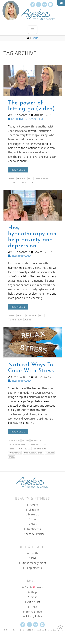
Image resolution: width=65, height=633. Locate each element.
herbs (11, 448)
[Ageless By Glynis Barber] (32, 482)
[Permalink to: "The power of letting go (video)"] (33, 80)
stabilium (50, 452)
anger (11, 178)
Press (33, 597)
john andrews (40, 448)
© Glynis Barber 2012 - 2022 (18, 629)
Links (33, 606)
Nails (34, 524)
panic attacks (15, 452)
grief (30, 178)
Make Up (33, 514)
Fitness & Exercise (34, 533)
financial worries (17, 444)
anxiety (20, 315)
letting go (13, 182)
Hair (33, 519)
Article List (33, 601)
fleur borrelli (34, 444)
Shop (33, 592)
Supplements (34, 567)
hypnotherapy (42, 178)
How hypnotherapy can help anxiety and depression (32, 237)
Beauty (34, 504)
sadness (27, 319)
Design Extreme (53, 629)
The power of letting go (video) (31, 106)
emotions (21, 178)
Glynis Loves (34, 587)
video (32, 182)
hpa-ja (19, 448)
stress (11, 457)
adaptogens (14, 440)
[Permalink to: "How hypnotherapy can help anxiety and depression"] (33, 205)
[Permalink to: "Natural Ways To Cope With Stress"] (33, 342)
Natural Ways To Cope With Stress (31, 368)
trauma (24, 182)
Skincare (33, 509)
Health (14, 119)
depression (31, 315)
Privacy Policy (34, 616)
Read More (17, 170)
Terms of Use (34, 611)
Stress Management (31, 119)
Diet (33, 558)
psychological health (33, 452)
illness (28, 448)
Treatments (34, 529)
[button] (32, 30)
